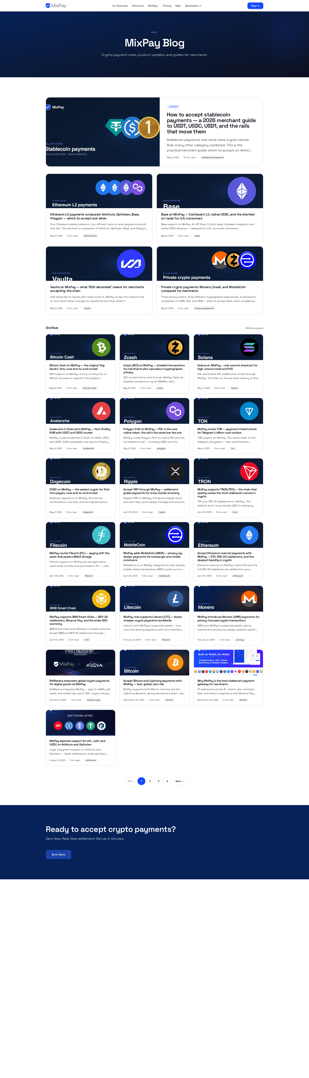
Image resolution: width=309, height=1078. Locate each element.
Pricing (167, 5)
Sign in (255, 5)
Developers (191, 5)
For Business (120, 5)
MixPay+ (153, 5)
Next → (180, 781)
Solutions (138, 5)
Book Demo (58, 854)
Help (178, 5)
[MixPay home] (56, 6)
